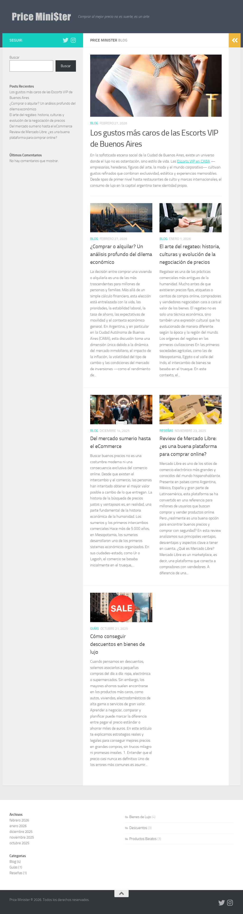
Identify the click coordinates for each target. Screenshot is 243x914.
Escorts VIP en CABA (193, 161)
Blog (94, 123)
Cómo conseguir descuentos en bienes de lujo (117, 644)
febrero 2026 (19, 820)
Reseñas (166, 431)
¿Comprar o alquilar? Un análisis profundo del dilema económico (121, 254)
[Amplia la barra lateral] (235, 40)
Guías (94, 629)
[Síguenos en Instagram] (73, 40)
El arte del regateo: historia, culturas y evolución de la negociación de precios (189, 254)
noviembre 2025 (21, 837)
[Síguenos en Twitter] (65, 40)
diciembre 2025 (21, 832)
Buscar (14, 57)
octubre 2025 (19, 843)
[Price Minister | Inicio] (41, 16)
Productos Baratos (143, 839)
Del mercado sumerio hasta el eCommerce (40, 126)
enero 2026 (18, 826)
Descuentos (138, 828)
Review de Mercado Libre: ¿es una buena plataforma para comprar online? (188, 446)
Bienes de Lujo (140, 817)
